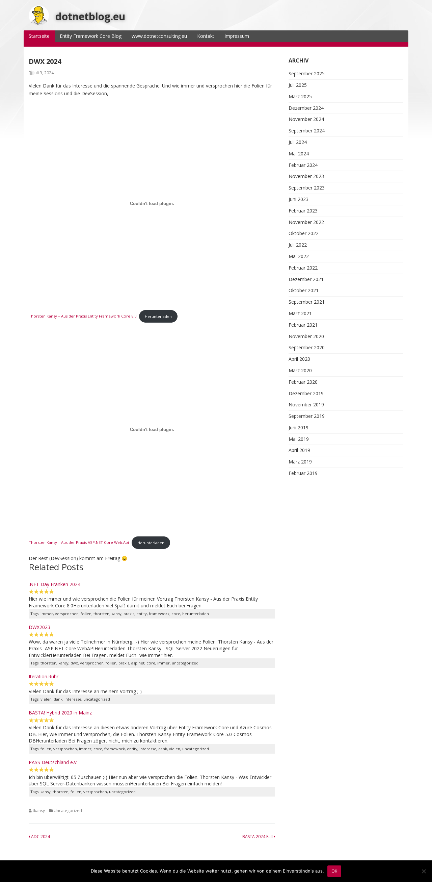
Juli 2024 (298, 142)
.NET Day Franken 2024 (54, 584)
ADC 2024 (40, 836)
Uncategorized (68, 810)
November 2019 (306, 404)
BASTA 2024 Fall (258, 836)
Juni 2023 (298, 199)
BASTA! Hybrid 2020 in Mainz (60, 712)
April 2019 (299, 450)
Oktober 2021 (304, 290)
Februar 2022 (303, 267)
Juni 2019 (298, 427)
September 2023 (307, 187)
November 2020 (306, 336)
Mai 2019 (299, 439)
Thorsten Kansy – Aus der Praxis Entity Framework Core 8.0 (82, 316)
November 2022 (306, 222)
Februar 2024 (303, 165)
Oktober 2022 (304, 233)
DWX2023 (39, 627)
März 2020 (300, 370)
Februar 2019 (303, 473)
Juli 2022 (298, 245)
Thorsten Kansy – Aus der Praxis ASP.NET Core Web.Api (79, 542)
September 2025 (307, 73)
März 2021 (300, 313)
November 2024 (306, 119)
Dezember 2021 (306, 279)
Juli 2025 (298, 85)
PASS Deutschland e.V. (53, 762)
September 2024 (307, 130)
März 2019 (300, 461)
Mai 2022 (299, 256)
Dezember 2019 (306, 393)
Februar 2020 (303, 382)
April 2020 (299, 359)
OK (334, 871)
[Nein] (423, 871)
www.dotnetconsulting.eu (159, 36)
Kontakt (205, 36)
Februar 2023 (303, 210)
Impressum (236, 36)
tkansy (39, 810)
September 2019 (307, 416)
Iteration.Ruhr (43, 676)
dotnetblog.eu (90, 16)
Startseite (39, 36)
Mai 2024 (299, 153)
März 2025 (300, 96)
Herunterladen (158, 316)
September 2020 (307, 347)
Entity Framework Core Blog (91, 36)
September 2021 (307, 302)
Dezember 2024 (306, 108)
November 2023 (306, 176)
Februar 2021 (303, 325)
